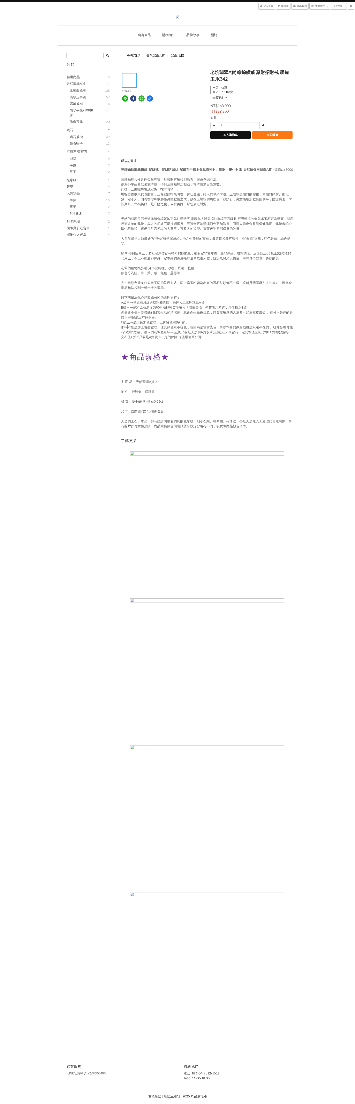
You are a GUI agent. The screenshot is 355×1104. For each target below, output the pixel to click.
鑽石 (70, 130)
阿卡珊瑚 (73, 221)
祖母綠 (71, 180)
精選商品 (73, 77)
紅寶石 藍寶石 (77, 151)
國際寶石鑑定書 (78, 228)
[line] (125, 98)
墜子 (73, 172)
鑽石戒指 (76, 137)
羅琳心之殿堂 (76, 234)
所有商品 (144, 35)
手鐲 (73, 165)
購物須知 (168, 35)
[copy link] (150, 98)
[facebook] (133, 98)
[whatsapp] (141, 98)
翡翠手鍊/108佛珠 (81, 113)
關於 (214, 35)
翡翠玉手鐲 (78, 97)
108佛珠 (76, 213)
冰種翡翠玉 (78, 90)
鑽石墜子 (76, 143)
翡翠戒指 (76, 103)
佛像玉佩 (76, 122)
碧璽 (70, 186)
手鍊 (73, 200)
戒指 (73, 158)
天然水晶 (73, 193)
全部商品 (133, 55)
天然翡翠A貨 (76, 83)
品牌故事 (192, 35)
